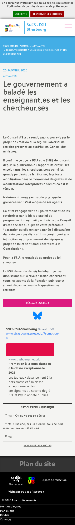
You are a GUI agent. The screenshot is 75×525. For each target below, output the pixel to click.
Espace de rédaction (54, 480)
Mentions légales (10, 507)
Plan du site (7, 511)
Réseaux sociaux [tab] (37, 303)
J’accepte (21, 14)
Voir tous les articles (37, 445)
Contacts (5, 520)
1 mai (7, 436)
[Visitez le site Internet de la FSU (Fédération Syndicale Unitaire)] (31, 480)
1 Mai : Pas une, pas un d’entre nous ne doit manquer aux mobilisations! (33, 426)
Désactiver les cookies (47, 14)
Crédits (4, 515)
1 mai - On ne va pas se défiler (24, 415)
